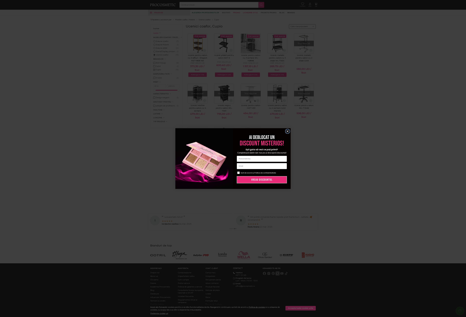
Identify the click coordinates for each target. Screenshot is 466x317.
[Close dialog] (287, 131)
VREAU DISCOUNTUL (261, 180)
